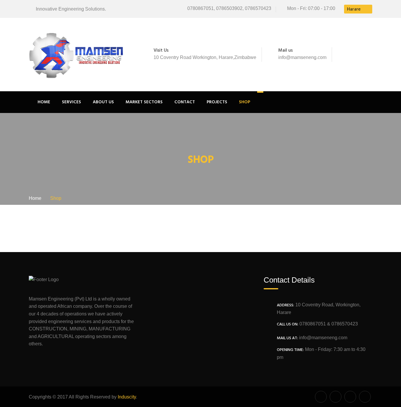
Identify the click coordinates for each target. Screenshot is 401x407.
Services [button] (71, 102)
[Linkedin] (369, 54)
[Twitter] (351, 54)
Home (44, 102)
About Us (103, 102)
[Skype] (361, 54)
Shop (244, 102)
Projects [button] (217, 102)
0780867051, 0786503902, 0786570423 (229, 8)
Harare (353, 9)
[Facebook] (344, 54)
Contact (184, 102)
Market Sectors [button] (144, 102)
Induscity (127, 396)
